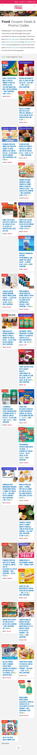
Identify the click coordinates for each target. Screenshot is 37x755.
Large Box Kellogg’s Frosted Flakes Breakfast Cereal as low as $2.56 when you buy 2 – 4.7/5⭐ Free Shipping (26, 415)
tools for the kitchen (12, 42)
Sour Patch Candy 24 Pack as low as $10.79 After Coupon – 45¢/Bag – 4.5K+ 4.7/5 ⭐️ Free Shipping (25, 668)
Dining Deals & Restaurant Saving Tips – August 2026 (26, 562)
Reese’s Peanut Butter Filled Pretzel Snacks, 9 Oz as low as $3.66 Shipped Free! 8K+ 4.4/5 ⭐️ (26, 115)
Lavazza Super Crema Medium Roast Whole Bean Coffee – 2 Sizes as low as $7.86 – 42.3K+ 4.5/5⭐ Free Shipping (9, 299)
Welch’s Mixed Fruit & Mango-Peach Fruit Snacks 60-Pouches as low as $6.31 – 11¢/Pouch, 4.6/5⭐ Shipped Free (10, 670)
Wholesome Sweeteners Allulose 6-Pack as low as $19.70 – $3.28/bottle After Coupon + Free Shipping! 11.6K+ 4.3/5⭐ (26, 706)
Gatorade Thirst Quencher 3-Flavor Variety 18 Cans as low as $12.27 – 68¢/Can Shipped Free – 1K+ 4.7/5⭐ (26, 338)
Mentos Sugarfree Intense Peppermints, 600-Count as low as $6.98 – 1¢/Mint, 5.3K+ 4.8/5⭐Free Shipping (26, 261)
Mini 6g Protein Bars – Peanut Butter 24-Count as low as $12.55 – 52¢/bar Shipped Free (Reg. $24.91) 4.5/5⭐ (26, 492)
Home (3, 57)
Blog (16, 2)
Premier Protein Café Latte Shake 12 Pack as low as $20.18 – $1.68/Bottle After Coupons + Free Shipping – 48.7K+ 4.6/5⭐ (10, 569)
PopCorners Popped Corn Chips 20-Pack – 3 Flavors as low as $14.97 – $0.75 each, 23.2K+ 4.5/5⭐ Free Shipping (26, 453)
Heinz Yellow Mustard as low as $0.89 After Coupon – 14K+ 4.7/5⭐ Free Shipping (26, 592)
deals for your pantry (12, 39)
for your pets (13, 47)
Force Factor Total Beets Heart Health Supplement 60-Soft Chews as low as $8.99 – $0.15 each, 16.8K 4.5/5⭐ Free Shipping (26, 376)
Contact (22, 2)
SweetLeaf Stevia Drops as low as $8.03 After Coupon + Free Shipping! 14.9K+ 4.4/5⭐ (26, 225)
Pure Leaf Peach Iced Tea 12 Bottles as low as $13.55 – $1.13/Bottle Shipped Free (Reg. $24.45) (10, 226)
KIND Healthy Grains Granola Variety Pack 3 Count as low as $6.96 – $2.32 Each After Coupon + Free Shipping (9, 339)
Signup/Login (31, 2)
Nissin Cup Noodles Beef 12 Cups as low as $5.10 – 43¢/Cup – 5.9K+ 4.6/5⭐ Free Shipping (26, 82)
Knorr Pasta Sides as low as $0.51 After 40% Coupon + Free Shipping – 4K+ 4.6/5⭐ (9, 625)
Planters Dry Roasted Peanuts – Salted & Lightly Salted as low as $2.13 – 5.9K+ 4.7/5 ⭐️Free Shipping (26, 151)
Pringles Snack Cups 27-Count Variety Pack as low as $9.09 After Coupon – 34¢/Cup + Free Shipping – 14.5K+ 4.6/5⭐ (26, 530)
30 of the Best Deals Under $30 (9, 738)
